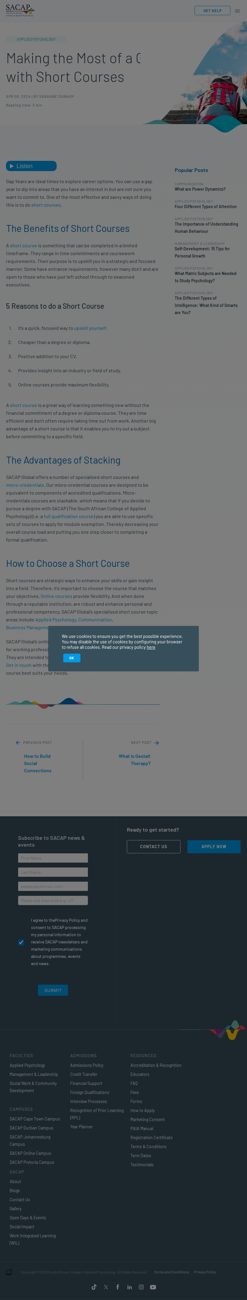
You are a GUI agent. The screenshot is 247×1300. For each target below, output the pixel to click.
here (151, 647)
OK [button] (71, 658)
